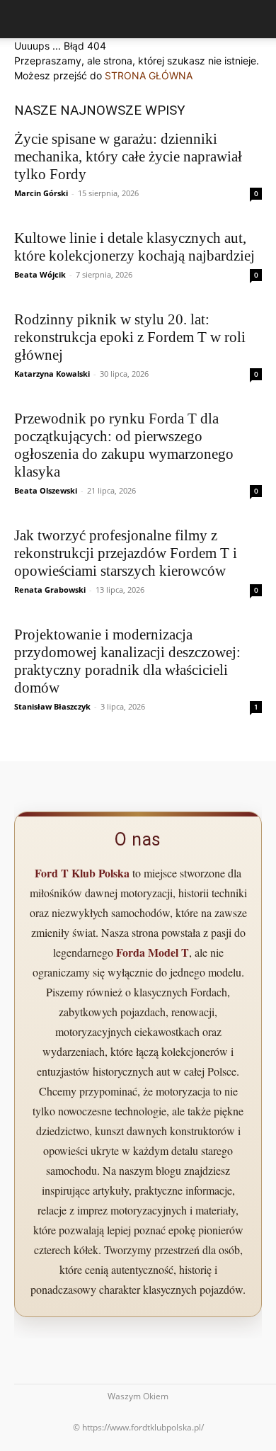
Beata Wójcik (40, 274)
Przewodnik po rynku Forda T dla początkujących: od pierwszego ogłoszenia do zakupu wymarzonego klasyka (124, 445)
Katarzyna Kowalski (52, 373)
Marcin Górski (41, 193)
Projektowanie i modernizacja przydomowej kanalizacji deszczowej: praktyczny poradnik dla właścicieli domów (127, 661)
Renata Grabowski (50, 589)
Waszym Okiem (138, 1396)
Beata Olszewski (45, 490)
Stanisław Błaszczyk (52, 706)
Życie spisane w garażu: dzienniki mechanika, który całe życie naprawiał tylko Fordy (128, 156)
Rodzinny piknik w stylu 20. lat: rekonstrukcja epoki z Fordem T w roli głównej (130, 337)
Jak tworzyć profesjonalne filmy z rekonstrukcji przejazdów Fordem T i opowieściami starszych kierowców (125, 553)
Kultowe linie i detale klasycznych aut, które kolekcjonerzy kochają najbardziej (134, 246)
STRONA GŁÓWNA (148, 75)
